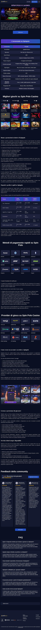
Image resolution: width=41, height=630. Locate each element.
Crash (24, 100)
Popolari (4, 100)
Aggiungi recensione (33, 476)
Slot (35, 100)
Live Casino (14, 100)
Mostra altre (20, 529)
